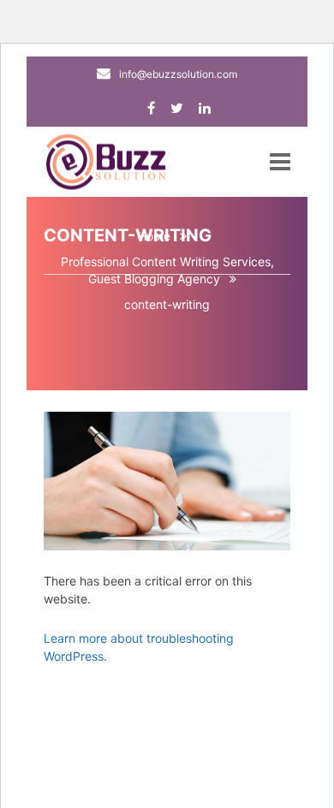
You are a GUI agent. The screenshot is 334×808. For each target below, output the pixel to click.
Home (154, 236)
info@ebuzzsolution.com (178, 74)
